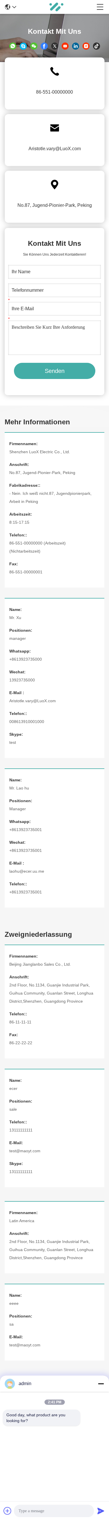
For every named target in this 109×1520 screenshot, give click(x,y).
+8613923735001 (25, 829)
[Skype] (23, 46)
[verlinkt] (75, 46)
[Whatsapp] (13, 46)
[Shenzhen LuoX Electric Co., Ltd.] (56, 7)
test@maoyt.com (24, 1151)
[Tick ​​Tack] (96, 46)
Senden (55, 371)
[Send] (101, 1510)
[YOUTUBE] (65, 46)
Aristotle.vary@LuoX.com (54, 148)
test (12, 742)
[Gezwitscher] (54, 46)
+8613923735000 (25, 659)
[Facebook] (44, 46)
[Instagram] (86, 46)
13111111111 (21, 1171)
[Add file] (7, 1510)
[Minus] (100, 1383)
